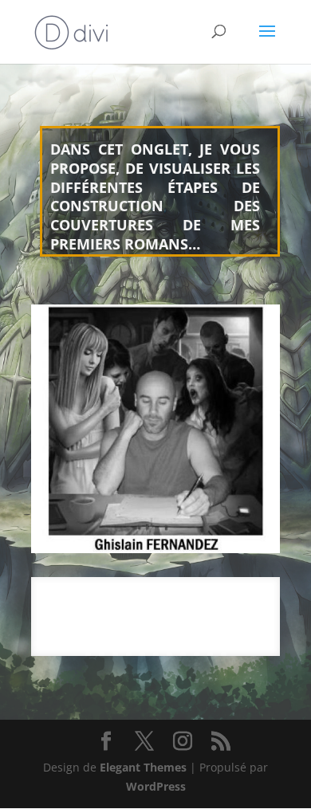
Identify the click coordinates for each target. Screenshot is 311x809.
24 (156, 655)
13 (199, 643)
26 (183, 655)
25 (169, 655)
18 (267, 643)
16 (239, 643)
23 (142, 655)
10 (158, 643)
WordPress (156, 786)
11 (172, 643)
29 (223, 655)
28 (210, 655)
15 (226, 643)
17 (253, 643)
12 (185, 643)
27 (196, 655)
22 (129, 655)
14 (212, 643)
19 (88, 655)
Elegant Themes (143, 767)
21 (115, 655)
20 (101, 655)
